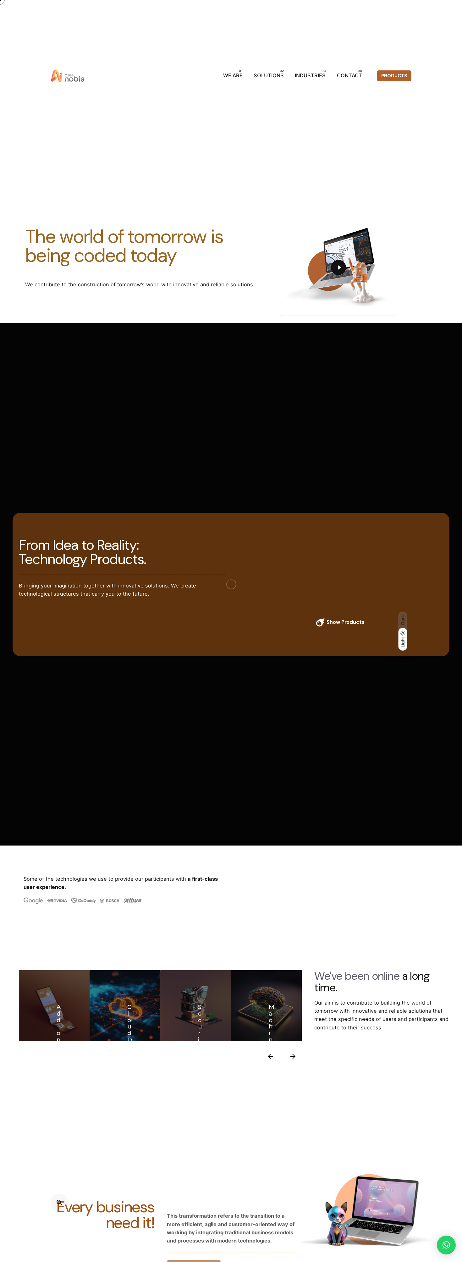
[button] (446, 1245)
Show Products (345, 622)
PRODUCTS (394, 76)
